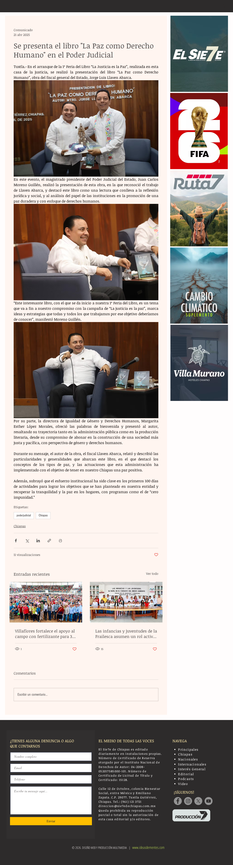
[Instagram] (188, 801)
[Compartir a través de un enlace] (49, 540)
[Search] (223, 6)
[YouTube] (209, 801)
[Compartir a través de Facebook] (16, 540)
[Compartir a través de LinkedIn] (38, 540)
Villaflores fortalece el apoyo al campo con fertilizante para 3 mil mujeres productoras (45, 633)
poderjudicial (24, 515)
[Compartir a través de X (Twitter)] (27, 540)
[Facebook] (178, 801)
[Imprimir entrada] (60, 540)
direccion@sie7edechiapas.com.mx (127, 806)
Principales (188, 749)
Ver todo (152, 573)
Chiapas (43, 515)
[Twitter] (198, 801)
